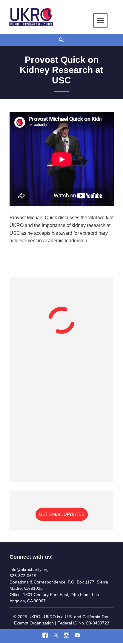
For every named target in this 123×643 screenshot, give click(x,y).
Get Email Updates (61, 514)
